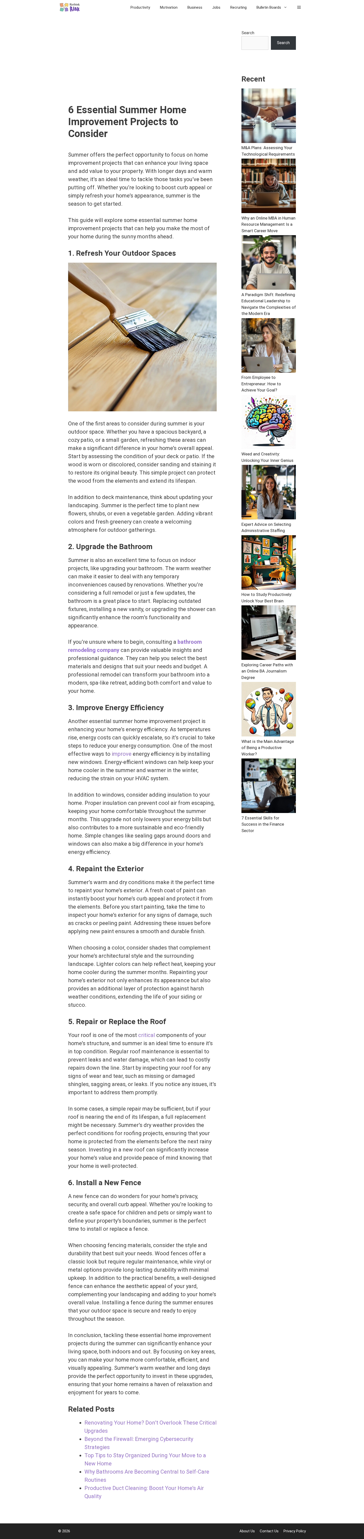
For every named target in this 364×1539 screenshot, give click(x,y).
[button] (299, 7)
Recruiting (238, 7)
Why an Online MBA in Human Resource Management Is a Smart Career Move (268, 224)
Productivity (140, 7)
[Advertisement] (142, 67)
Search (247, 32)
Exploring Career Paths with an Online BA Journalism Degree (267, 671)
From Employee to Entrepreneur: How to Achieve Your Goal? (261, 383)
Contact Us (269, 1531)
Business (194, 7)
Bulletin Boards (269, 7)
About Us (247, 1531)
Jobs (216, 7)
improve (121, 754)
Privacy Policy (295, 1531)
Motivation (169, 7)
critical (146, 1035)
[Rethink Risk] (71, 7)
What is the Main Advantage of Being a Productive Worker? (267, 747)
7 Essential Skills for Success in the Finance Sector (262, 824)
